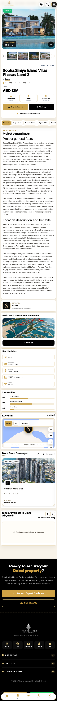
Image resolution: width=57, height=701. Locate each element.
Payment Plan (43, 123)
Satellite (25, 423)
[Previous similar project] (47, 514)
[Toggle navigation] (54, 4)
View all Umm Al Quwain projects (46, 517)
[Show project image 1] (45, 56)
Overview (6, 123)
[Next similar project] (52, 514)
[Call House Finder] (47, 4)
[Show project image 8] (23, 56)
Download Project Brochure (30, 113)
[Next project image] (53, 56)
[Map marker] (28, 429)
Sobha (7, 79)
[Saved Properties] (41, 4)
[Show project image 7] (12, 56)
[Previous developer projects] (38, 454)
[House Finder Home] (9, 3)
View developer (50, 454)
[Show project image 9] (34, 56)
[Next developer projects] (43, 454)
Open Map (50, 415)
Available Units (30, 123)
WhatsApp (42, 107)
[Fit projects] (50, 442)
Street (8, 423)
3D (16, 423)
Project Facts (17, 123)
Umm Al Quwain (11, 83)
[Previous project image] (4, 56)
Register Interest (17, 107)
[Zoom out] (50, 435)
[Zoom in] (50, 429)
